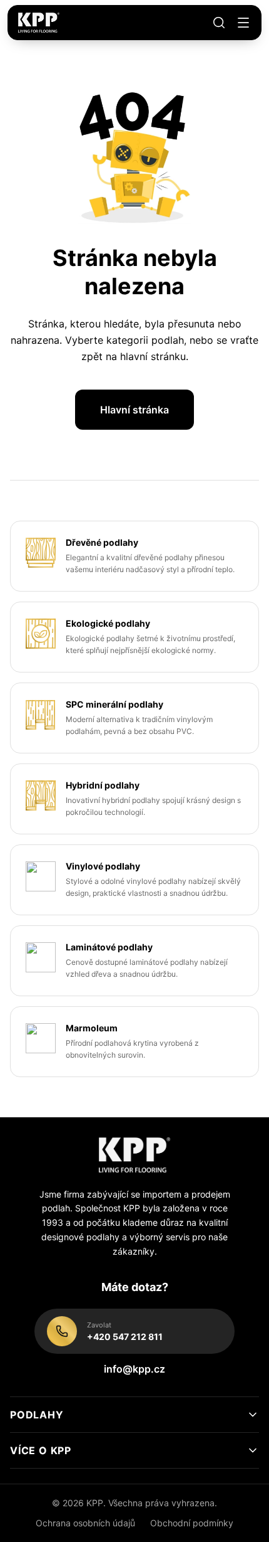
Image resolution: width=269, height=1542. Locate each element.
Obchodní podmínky (191, 1523)
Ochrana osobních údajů (85, 1523)
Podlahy (37, 1414)
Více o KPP (40, 1450)
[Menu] (243, 22)
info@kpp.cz (134, 1369)
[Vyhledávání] (219, 23)
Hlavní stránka (134, 409)
